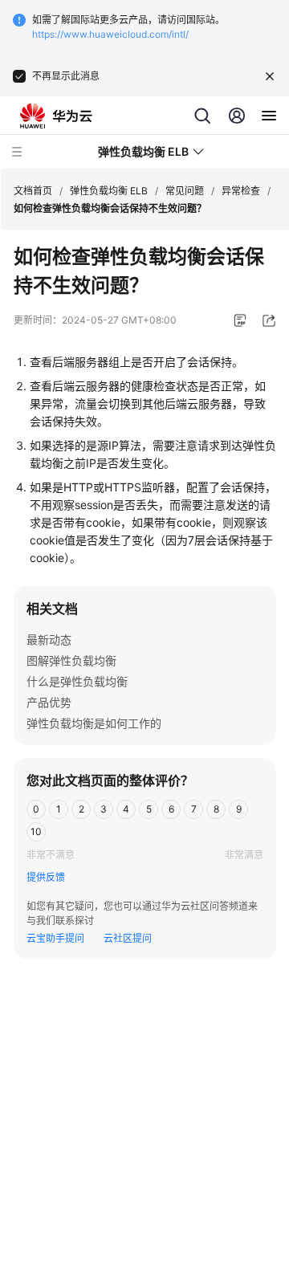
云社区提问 (128, 938)
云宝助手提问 (55, 938)
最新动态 (48, 639)
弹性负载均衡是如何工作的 (93, 723)
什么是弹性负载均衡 (77, 681)
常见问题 (184, 191)
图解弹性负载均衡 (71, 660)
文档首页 (33, 191)
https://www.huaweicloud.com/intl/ (110, 34)
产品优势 (48, 702)
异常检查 (241, 191)
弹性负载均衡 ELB (109, 191)
